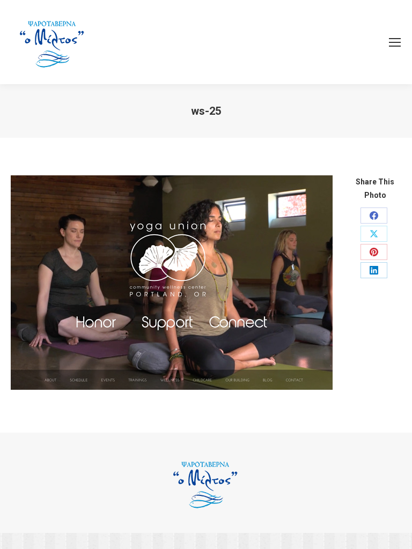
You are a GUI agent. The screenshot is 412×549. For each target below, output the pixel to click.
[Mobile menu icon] (394, 42)
